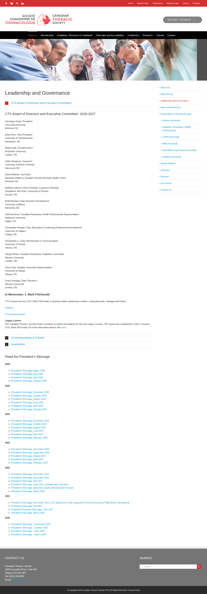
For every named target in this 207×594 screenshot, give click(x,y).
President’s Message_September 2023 (30, 452)
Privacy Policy (134, 590)
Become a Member (179, 20)
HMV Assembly (170, 143)
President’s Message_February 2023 (29, 462)
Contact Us (166, 189)
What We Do (166, 94)
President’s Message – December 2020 (30, 524)
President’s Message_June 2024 (27, 431)
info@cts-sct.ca (19, 579)
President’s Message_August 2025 (28, 399)
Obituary (9, 307)
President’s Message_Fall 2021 (26, 506)
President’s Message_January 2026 (29, 380)
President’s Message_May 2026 (27, 374)
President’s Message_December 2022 (30, 474)
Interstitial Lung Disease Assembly (179, 150)
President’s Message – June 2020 (28, 531)
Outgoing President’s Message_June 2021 (32, 509)
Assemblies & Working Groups (175, 114)
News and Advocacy (170, 107)
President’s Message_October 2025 (29, 395)
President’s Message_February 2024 (29, 437)
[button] (78, 103)
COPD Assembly (170, 137)
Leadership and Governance (174, 100)
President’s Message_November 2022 (30, 477)
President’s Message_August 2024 (28, 427)
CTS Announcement (15, 314)
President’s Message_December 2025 (30, 392)
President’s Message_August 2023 (28, 456)
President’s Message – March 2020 (28, 534)
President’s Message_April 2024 (27, 434)
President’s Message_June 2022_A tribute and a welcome (39, 484)
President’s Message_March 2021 (28, 512)
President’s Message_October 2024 (29, 424)
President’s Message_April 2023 (27, 459)
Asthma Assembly (171, 120)
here (64, 327)
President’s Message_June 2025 (27, 402)
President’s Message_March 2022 (28, 491)
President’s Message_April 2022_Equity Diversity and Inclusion (42, 487)
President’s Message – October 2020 (29, 527)
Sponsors (165, 170)
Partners (164, 176)
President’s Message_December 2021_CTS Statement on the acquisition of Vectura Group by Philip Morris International (70, 502)
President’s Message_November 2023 (30, 449)
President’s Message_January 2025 (29, 409)
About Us (165, 87)
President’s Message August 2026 (28, 370)
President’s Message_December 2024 (30, 420)
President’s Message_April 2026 (27, 377)
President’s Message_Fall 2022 (26, 481)
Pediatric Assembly (171, 157)
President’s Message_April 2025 (27, 405)
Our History (166, 183)
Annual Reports (168, 163)
